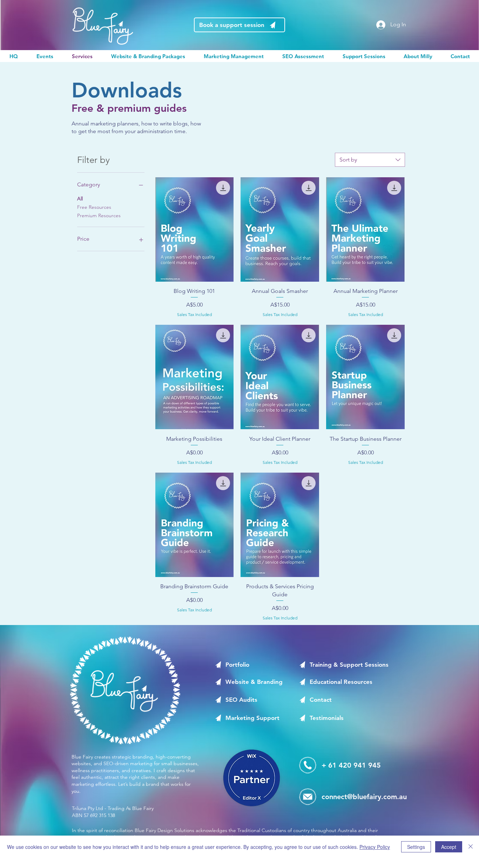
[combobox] (370, 160)
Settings (416, 846)
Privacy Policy (374, 846)
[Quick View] (194, 229)
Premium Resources (99, 215)
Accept (448, 846)
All (80, 198)
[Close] (470, 846)
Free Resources (94, 207)
